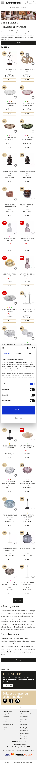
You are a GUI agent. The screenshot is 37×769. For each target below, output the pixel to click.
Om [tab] (30, 353)
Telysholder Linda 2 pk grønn (27, 342)
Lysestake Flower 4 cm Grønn (11, 307)
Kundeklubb (6, 722)
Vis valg (18, 42)
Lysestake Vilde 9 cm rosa (9, 236)
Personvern (7, 762)
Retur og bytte (24, 738)
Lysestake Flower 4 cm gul (7, 307)
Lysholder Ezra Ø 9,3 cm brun (11, 101)
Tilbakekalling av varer (26, 722)
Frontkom (29, 762)
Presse (5, 727)
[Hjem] (13, 2)
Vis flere (18, 600)
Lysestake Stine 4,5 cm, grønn (27, 444)
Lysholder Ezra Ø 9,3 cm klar (28, 101)
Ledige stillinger (7, 714)
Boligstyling (23, 724)
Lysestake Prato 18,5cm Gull (27, 513)
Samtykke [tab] (7, 353)
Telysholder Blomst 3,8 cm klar (26, 479)
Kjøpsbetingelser (25, 730)
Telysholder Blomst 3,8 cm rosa (8, 479)
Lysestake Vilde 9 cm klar (27, 236)
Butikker (5, 719)
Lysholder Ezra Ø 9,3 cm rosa (9, 101)
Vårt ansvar (6, 716)
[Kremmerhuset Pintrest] (17, 701)
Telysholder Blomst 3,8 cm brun (10, 479)
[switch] (32, 389)
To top (19, 707)
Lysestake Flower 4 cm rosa (9, 307)
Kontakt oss (23, 719)
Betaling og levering (26, 736)
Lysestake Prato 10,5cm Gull (9, 444)
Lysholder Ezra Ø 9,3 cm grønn (7, 101)
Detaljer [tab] (18, 353)
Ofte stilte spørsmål (25, 714)
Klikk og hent (23, 716)
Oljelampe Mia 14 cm (27, 549)
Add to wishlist (15, 63)
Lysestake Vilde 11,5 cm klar (27, 272)
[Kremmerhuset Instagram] (5, 701)
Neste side (5, 669)
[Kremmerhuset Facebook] (11, 701)
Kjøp (10, 80)
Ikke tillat (18, 418)
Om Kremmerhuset (8, 724)
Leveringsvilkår (24, 733)
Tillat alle (18, 410)
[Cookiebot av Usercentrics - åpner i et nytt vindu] (27, 348)
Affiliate (5, 730)
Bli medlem (8, 685)
